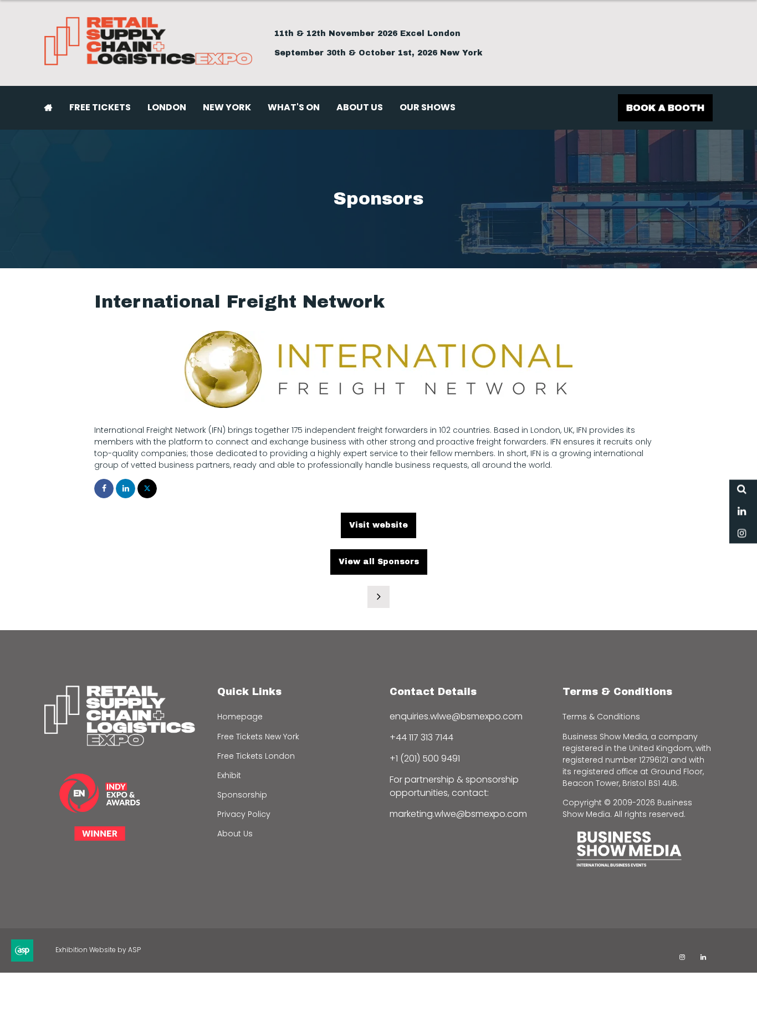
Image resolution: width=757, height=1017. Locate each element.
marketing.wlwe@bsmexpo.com (458, 814)
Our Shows (428, 107)
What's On (294, 107)
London (166, 107)
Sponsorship (242, 794)
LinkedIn (741, 511)
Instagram (741, 533)
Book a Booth (665, 108)
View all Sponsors (379, 562)
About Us (359, 107)
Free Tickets (100, 107)
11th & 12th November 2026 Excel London (367, 33)
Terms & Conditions (601, 716)
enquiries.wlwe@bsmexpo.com (456, 716)
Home (48, 107)
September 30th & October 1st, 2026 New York (378, 53)
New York (227, 107)
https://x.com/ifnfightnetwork (147, 488)
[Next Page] (378, 597)
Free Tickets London (256, 756)
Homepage (240, 716)
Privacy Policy (243, 814)
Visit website (378, 525)
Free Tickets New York (258, 736)
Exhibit (229, 775)
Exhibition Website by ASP (98, 949)
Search (741, 489)
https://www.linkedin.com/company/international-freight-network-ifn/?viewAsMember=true (125, 488)
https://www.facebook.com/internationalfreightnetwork (104, 488)
